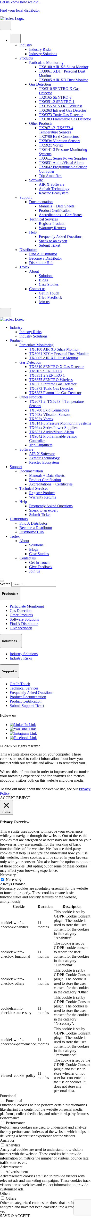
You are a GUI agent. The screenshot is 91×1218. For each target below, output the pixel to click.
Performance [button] (9, 1118)
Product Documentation (28, 697)
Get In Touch (49, 293)
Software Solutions (24, 619)
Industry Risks (40, 49)
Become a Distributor (45, 258)
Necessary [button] (8, 875)
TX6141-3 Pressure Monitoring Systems (60, 423)
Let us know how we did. (19, 2)
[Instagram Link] (23, 733)
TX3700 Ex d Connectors (59, 136)
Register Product (51, 223)
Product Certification (55, 210)
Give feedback (21, 628)
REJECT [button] (23, 798)
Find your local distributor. (20, 10)
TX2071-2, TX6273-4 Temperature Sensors (56, 130)
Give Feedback (50, 297)
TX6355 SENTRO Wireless (60, 106)
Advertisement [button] (11, 1167)
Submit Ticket (49, 245)
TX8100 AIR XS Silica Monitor (63, 67)
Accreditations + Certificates (60, 215)
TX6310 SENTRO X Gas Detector (56, 367)
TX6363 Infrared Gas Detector (62, 110)
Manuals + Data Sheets (56, 206)
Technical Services (43, 219)
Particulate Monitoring (46, 62)
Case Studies (48, 284)
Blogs (43, 280)
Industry (25, 45)
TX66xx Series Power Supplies (63, 158)
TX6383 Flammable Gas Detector (65, 119)
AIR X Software (51, 184)
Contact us (37, 289)
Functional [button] (8, 1096)
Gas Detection (40, 84)
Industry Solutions (43, 54)
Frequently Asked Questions (60, 237)
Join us (44, 302)
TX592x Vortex (51, 145)
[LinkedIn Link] (23, 725)
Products (26, 58)
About (34, 271)
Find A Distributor (43, 254)
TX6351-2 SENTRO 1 (56, 102)
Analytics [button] (7, 1140)
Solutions (46, 276)
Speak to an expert (53, 241)
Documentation (41, 202)
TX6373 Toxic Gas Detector (61, 115)
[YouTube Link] (23, 729)
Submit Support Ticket (27, 706)
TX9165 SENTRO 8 (55, 97)
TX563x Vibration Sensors (59, 141)
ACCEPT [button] (7, 798)
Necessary (14, 880)
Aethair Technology (54, 189)
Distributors (28, 250)
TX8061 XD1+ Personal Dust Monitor (59, 354)
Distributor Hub (41, 263)
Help (33, 232)
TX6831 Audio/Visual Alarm (61, 163)
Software (36, 180)
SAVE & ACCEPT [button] (15, 1216)
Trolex (24, 267)
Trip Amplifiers (50, 176)
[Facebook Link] (23, 738)
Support (25, 197)
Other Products (40, 123)
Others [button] (5, 1193)
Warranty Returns (52, 228)
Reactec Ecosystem (53, 193)
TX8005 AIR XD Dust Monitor (63, 80)
